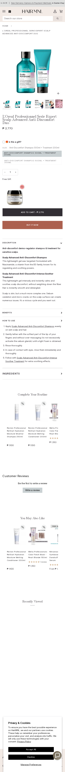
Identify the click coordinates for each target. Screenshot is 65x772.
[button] (57, 755)
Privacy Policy (24, 741)
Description (9, 243)
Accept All (31, 749)
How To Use (8, 321)
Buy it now (32, 225)
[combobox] (28, 18)
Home (5, 26)
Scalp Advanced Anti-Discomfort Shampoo (33, 326)
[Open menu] (4, 11)
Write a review (32, 490)
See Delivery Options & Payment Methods (31, 3)
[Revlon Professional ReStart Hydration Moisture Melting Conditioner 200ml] (38, 412)
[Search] (57, 18)
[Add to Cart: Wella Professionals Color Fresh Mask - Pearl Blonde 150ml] (43, 527)
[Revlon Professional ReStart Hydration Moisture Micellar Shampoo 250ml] (16, 412)
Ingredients (11, 373)
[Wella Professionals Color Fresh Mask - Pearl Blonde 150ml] (38, 536)
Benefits (7, 313)
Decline (31, 757)
